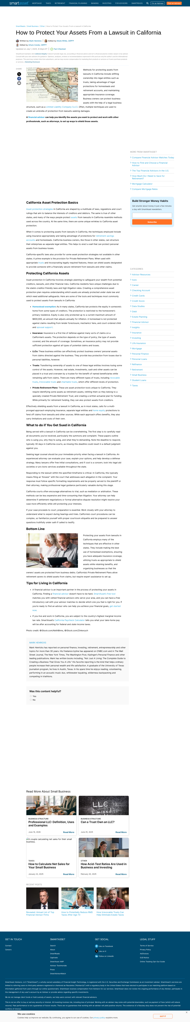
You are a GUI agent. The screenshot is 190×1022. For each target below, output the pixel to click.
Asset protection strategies (39, 209)
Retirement (60, 3)
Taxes (48, 3)
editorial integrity (41, 54)
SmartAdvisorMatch (58, 974)
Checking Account (141, 290)
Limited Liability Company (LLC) (62, 107)
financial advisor (36, 117)
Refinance (137, 364)
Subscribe (152, 222)
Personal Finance (140, 353)
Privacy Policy (145, 950)
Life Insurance (139, 343)
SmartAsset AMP (57, 962)
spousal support (45, 327)
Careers (8, 950)
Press (52, 970)
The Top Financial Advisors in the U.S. (150, 170)
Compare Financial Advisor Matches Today (153, 157)
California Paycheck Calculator (70, 620)
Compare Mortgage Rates (145, 189)
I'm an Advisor (158, 3)
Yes (34, 696)
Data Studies (138, 306)
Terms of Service (147, 946)
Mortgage (37, 3)
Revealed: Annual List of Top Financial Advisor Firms (40, 913)
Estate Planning (139, 316)
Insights (136, 327)
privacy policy (99, 1017)
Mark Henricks (37, 642)
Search (53, 946)
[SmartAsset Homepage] (19, 3)
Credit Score (138, 301)
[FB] (19, 79)
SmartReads (137, 3)
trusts (41, 262)
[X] (19, 74)
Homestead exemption (44, 306)
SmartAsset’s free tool (104, 593)
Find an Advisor (174, 3)
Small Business (33, 26)
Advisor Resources (141, 274)
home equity (99, 410)
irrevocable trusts (47, 382)
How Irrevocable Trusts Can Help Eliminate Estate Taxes (110, 913)
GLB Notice (144, 958)
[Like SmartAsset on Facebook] (96, 946)
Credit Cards (138, 295)
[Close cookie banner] (186, 1013)
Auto (134, 280)
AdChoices (144, 954)
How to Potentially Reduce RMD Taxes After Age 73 (77, 913)
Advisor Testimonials (58, 966)
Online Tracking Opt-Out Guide (152, 962)
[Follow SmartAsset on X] (96, 951)
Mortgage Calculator (142, 183)
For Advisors (121, 3)
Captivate (54, 958)
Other (42, 26)
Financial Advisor (140, 322)
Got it (163, 1016)
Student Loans (139, 380)
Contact (8, 946)
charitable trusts (69, 382)
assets (74, 217)
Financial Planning (78, 3)
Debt (134, 311)
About (52, 950)
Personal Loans (139, 359)
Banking (95, 3)
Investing (106, 3)
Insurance (136, 332)
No (34, 700)
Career (135, 285)
